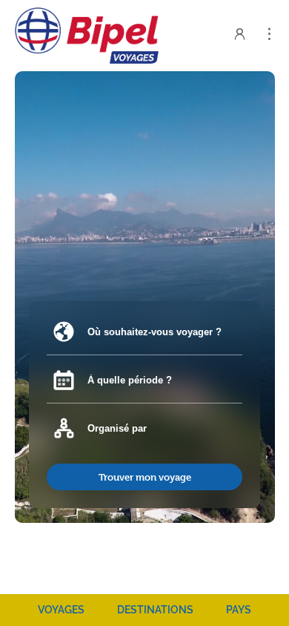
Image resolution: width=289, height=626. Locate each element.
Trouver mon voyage (145, 477)
